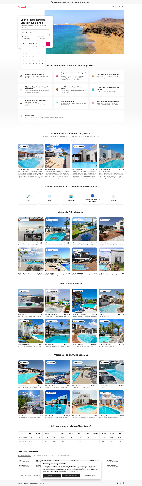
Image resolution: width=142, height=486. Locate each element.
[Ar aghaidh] (74, 140)
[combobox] (35, 33)
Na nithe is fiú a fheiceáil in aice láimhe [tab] (60, 455)
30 (43, 63)
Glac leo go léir (52, 475)
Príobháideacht (34, 483)
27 (33, 63)
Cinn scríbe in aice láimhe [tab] (24, 455)
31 (23, 67)
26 (30, 63)
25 (26, 63)
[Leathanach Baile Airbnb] (22, 7)
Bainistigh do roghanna (90, 475)
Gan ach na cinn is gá (71, 475)
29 (39, 63)
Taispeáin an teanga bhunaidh (83, 2)
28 (36, 63)
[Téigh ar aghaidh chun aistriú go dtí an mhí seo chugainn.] (42, 43)
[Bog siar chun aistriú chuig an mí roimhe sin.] (23, 43)
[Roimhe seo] (68, 140)
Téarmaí (41, 483)
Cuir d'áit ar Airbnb (117, 7)
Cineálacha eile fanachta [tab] (40, 455)
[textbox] (28, 39)
